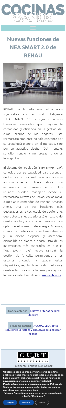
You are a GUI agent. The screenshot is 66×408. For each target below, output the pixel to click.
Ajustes (42, 402)
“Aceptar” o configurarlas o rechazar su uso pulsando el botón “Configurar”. (33, 395)
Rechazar (26, 402)
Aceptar (10, 402)
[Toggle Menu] (33, 28)
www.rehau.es (51, 275)
